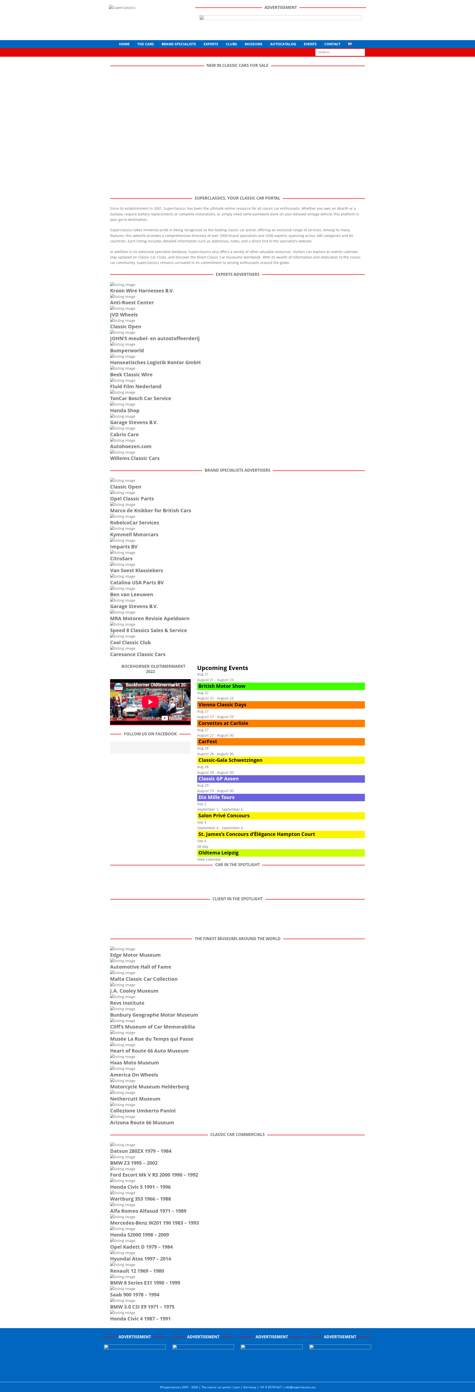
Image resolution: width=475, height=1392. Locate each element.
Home (124, 44)
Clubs (231, 44)
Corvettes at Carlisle (223, 723)
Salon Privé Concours (224, 815)
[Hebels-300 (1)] (203, 1372)
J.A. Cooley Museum (134, 990)
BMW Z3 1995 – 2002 (134, 1163)
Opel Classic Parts (132, 498)
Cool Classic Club (130, 642)
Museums (253, 44)
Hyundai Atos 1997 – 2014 (140, 1258)
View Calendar (209, 859)
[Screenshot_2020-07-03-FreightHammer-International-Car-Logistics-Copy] (272, 1372)
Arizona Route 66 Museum (142, 1122)
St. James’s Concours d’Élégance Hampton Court (256, 834)
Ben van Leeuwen (131, 594)
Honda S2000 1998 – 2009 (139, 1234)
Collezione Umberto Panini (143, 1110)
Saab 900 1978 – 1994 (134, 1294)
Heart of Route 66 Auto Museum (149, 1050)
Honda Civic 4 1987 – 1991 (140, 1318)
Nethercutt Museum (135, 1098)
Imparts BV (124, 546)
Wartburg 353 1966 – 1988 (140, 1198)
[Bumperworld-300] (135, 1372)
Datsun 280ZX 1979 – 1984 (140, 1151)
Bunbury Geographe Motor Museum (154, 1014)
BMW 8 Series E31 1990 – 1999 (145, 1282)
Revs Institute (127, 1003)
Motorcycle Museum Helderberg (149, 1086)
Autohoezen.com (131, 446)
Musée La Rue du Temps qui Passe (151, 1038)
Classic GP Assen (218, 778)
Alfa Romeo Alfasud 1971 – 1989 (148, 1211)
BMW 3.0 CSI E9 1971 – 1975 (142, 1306)
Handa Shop (125, 410)
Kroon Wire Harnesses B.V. (142, 290)
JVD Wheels (124, 314)
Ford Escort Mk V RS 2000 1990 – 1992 (154, 1174)
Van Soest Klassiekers (136, 570)
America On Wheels (134, 1074)
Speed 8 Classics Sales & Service (148, 630)
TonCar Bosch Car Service (140, 398)
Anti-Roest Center (132, 302)
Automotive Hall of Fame (140, 966)
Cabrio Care (124, 434)
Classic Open (125, 326)
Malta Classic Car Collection (144, 979)
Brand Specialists (179, 44)
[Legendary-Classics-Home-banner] (340, 1372)
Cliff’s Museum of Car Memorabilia (152, 1026)
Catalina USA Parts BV (137, 582)
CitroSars (121, 558)
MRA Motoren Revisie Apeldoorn (150, 618)
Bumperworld (127, 350)
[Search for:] (340, 52)
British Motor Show (221, 686)
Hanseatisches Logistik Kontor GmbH (155, 362)
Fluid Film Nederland (136, 386)
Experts (211, 44)
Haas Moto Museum (134, 1062)
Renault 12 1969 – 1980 (137, 1270)
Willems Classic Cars (135, 458)
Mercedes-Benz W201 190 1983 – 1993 (154, 1222)
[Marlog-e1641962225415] (280, 32)
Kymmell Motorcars (134, 534)
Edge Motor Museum (135, 955)
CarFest (207, 741)
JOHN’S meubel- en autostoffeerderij (155, 338)
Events (310, 44)
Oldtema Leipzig (218, 852)
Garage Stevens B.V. (134, 422)
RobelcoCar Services (134, 522)
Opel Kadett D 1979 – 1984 (141, 1246)
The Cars (145, 44)
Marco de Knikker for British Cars (150, 510)
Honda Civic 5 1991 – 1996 (140, 1187)
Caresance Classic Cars (138, 654)
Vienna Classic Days (222, 704)
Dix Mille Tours (216, 797)
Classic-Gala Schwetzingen (230, 760)
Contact (332, 44)
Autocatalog (283, 44)
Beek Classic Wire (131, 374)
